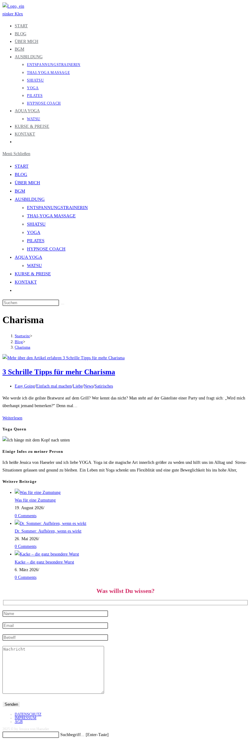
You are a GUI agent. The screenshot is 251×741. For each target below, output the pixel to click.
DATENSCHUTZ (28, 714)
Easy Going (25, 386)
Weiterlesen (12, 418)
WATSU (34, 265)
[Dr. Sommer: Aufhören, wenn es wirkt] (50, 523)
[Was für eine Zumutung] (38, 492)
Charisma (22, 347)
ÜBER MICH (27, 182)
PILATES (35, 240)
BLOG (21, 174)
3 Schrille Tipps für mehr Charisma (58, 372)
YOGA (33, 232)
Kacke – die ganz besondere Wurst (44, 562)
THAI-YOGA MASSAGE (51, 215)
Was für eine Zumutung (35, 500)
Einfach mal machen (54, 386)
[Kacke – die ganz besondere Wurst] (47, 554)
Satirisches (104, 386)
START (21, 166)
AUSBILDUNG (30, 199)
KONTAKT (26, 282)
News (88, 386)
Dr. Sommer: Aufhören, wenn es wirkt (48, 531)
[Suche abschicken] (62, 304)
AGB (19, 722)
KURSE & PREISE (33, 273)
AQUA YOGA (28, 257)
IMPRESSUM (25, 718)
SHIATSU (36, 224)
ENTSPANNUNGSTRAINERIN (57, 207)
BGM (20, 191)
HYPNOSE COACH (46, 248)
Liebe (78, 386)
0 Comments (25, 516)
